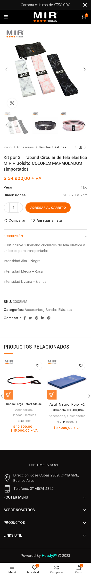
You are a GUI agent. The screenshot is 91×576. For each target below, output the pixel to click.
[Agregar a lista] (37, 365)
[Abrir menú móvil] (5, 17)
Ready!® (49, 555)
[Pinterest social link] (36, 318)
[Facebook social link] (24, 318)
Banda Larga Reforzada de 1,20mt (24, 406)
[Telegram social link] (49, 318)
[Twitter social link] (30, 318)
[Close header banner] (85, 5)
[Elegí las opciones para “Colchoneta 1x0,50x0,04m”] (52, 395)
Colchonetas (76, 416)
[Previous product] (75, 147)
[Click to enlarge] (12, 103)
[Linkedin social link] (43, 318)
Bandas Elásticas (52, 147)
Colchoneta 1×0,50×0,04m (67, 410)
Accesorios (26, 147)
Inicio (8, 147)
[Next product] (85, 147)
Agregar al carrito (48, 207)
